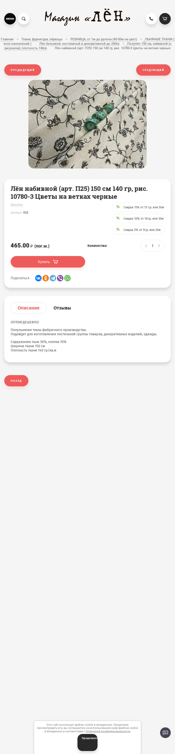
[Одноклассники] (45, 278)
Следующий (154, 70)
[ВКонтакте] (38, 278)
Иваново (17, 205)
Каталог (10, 18)
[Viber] (60, 278)
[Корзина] (165, 18)
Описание (28, 308)
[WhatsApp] (67, 278)
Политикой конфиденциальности (108, 731)
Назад (16, 380)
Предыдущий (23, 70)
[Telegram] (53, 278)
